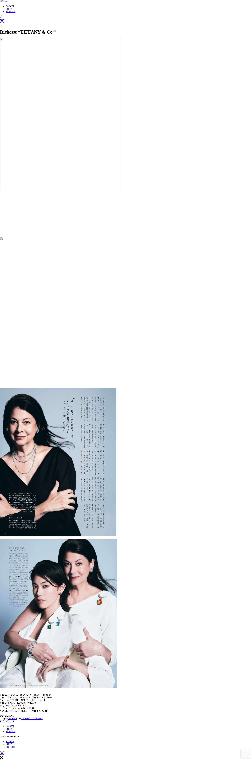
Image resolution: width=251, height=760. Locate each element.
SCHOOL (10, 11)
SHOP (9, 9)
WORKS (12, 718)
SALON (10, 6)
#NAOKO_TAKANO (32, 718)
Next (9, 721)
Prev (4, 721)
